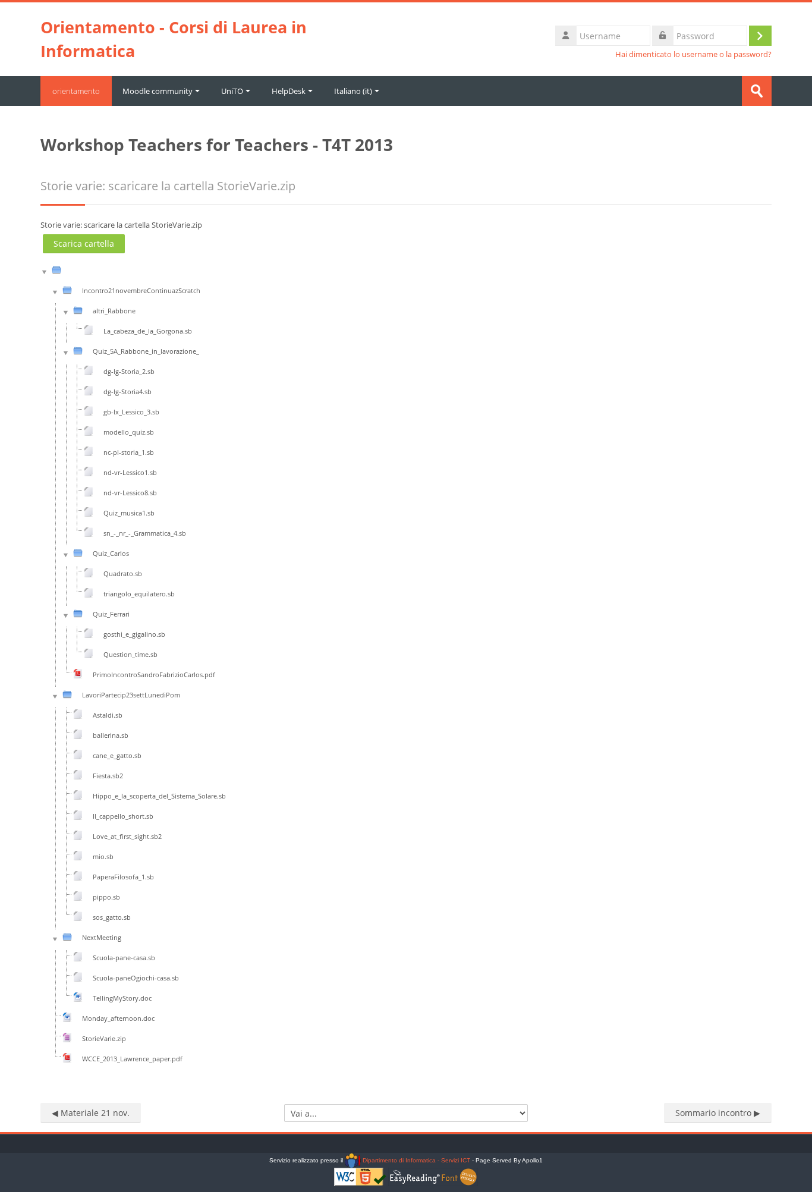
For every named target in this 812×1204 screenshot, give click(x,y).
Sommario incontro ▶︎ (717, 1112)
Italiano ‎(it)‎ (353, 91)
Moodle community (157, 91)
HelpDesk (289, 91)
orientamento (76, 91)
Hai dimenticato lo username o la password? (693, 54)
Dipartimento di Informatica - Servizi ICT (415, 1160)
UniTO (232, 91)
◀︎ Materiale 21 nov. (91, 1112)
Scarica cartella (83, 243)
